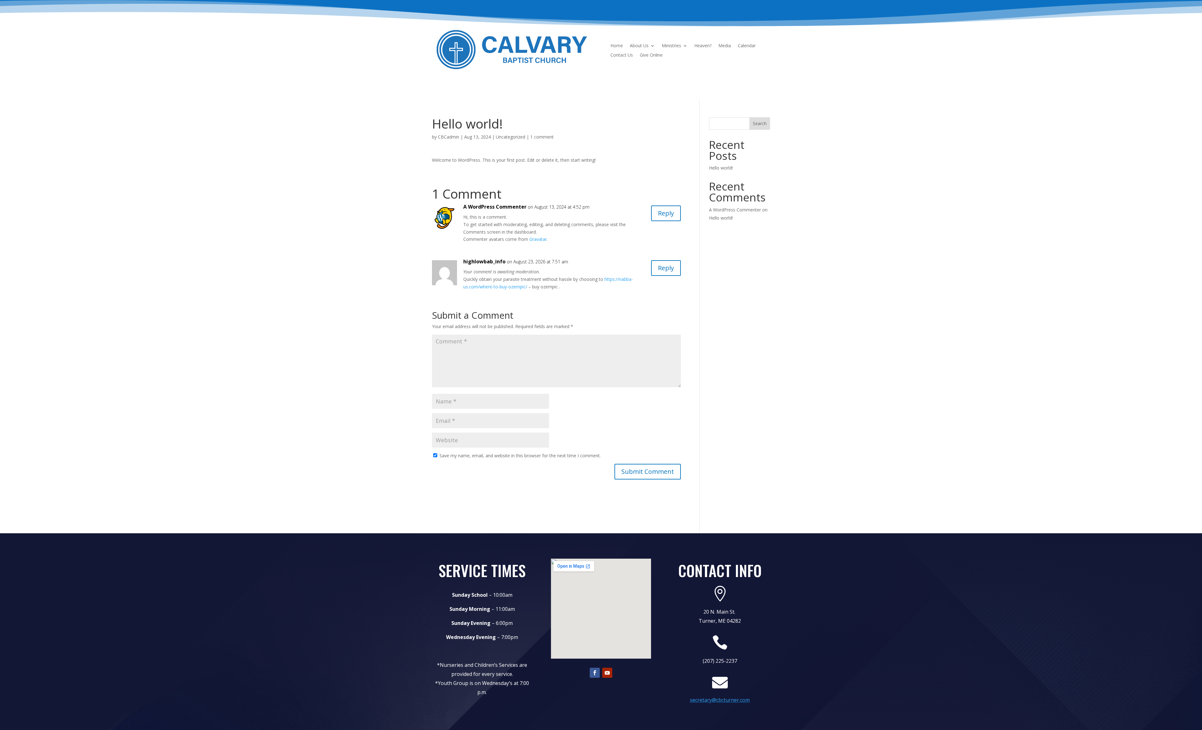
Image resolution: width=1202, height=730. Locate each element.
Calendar (747, 45)
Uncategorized (510, 137)
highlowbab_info (484, 261)
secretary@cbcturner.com (720, 700)
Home (616, 45)
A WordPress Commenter (495, 206)
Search (760, 123)
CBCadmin (448, 137)
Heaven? (702, 45)
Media (724, 45)
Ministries (671, 45)
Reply (666, 213)
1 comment (542, 137)
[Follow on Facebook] (595, 673)
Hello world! (721, 168)
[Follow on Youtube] (607, 673)
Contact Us (621, 55)
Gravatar (538, 239)
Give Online (651, 55)
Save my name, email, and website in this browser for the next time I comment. (520, 456)
